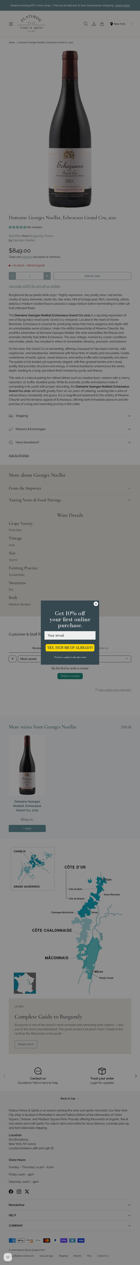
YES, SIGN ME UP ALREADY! (70, 647)
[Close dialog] (96, 604)
